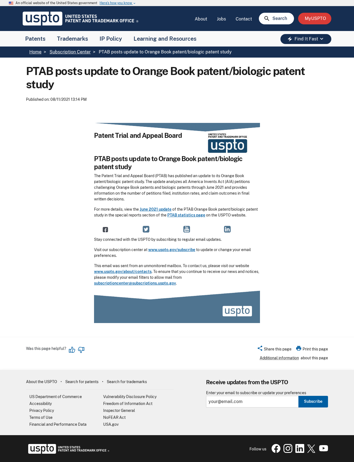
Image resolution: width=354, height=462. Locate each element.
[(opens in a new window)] (146, 229)
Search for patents (81, 382)
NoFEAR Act (114, 417)
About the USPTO (41, 382)
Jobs (221, 19)
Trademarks (72, 38)
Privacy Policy (41, 410)
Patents (35, 38)
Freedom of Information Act (127, 403)
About (201, 19)
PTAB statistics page (186, 215)
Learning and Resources (165, 38)
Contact (244, 19)
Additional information (279, 358)
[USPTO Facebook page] (274, 451)
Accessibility (40, 403)
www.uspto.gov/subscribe (171, 249)
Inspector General (119, 410)
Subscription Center (70, 52)
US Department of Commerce (55, 396)
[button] (274, 350)
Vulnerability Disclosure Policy (130, 396)
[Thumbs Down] (81, 350)
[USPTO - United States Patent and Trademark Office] (67, 452)
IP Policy (111, 38)
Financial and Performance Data (58, 424)
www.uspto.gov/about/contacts (123, 271)
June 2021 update (155, 209)
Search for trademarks (127, 382)
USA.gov (111, 424)
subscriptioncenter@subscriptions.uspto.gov (135, 283)
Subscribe (313, 401)
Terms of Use (41, 417)
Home (35, 52)
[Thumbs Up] (72, 350)
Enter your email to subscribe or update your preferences (256, 393)
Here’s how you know (118, 3)
